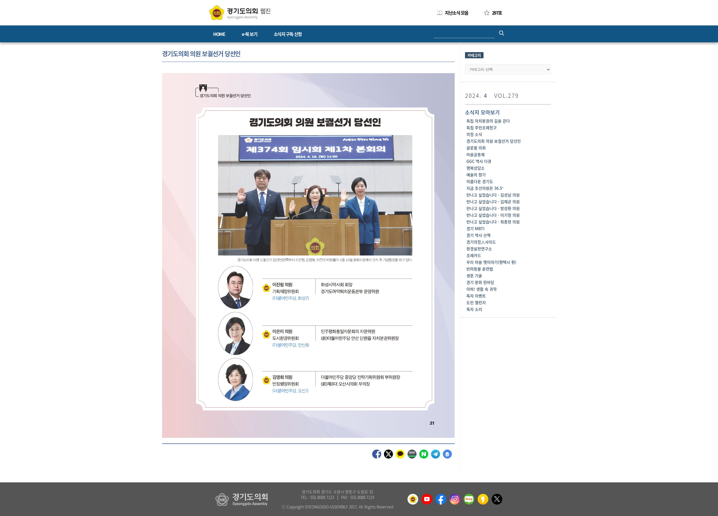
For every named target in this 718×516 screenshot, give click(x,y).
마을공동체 (475, 154)
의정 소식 (474, 134)
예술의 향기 (476, 174)
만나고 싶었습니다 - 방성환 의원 (493, 208)
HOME (219, 34)
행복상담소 (475, 168)
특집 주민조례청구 (481, 127)
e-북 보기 (249, 34)
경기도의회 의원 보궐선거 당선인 (493, 141)
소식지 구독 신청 (288, 34)
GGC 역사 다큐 (478, 161)
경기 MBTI (475, 228)
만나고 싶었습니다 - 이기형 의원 (493, 215)
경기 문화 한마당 (480, 282)
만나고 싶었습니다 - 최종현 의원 (493, 222)
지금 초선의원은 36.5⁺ (484, 188)
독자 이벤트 (476, 296)
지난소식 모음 (456, 12)
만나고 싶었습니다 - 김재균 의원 (493, 201)
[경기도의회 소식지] (239, 12)
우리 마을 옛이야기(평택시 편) (491, 262)
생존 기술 (474, 275)
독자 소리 (474, 309)
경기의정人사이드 (481, 242)
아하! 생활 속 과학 (481, 289)
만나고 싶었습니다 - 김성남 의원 (493, 195)
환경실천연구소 (479, 248)
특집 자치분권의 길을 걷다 (488, 121)
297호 (497, 12)
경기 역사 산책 (478, 235)
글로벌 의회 (476, 148)
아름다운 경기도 (479, 181)
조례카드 (473, 255)
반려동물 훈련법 (479, 269)
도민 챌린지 (476, 302)
